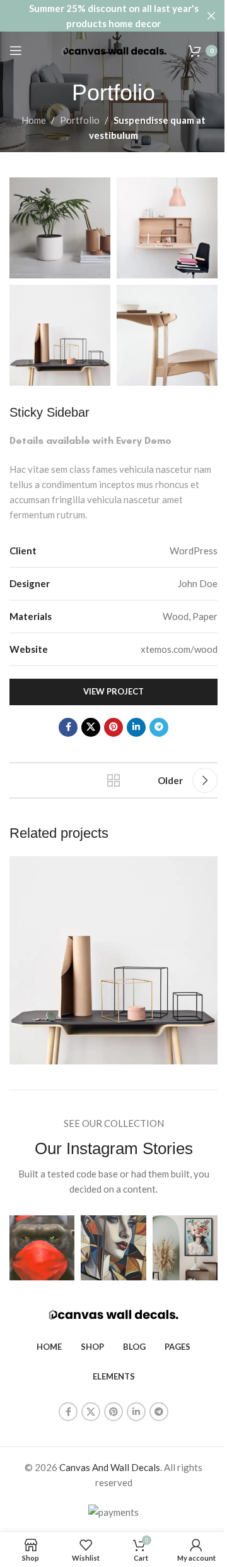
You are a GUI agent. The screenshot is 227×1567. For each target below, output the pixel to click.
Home (33, 120)
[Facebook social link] (68, 727)
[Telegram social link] (158, 727)
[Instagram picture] (41, 1247)
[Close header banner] (211, 16)
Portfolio (80, 120)
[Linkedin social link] (136, 727)
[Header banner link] (113, 16)
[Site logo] (113, 50)
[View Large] (206, 867)
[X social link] (90, 727)
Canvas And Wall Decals (109, 1467)
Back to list (113, 780)
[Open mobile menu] (15, 50)
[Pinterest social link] (113, 727)
